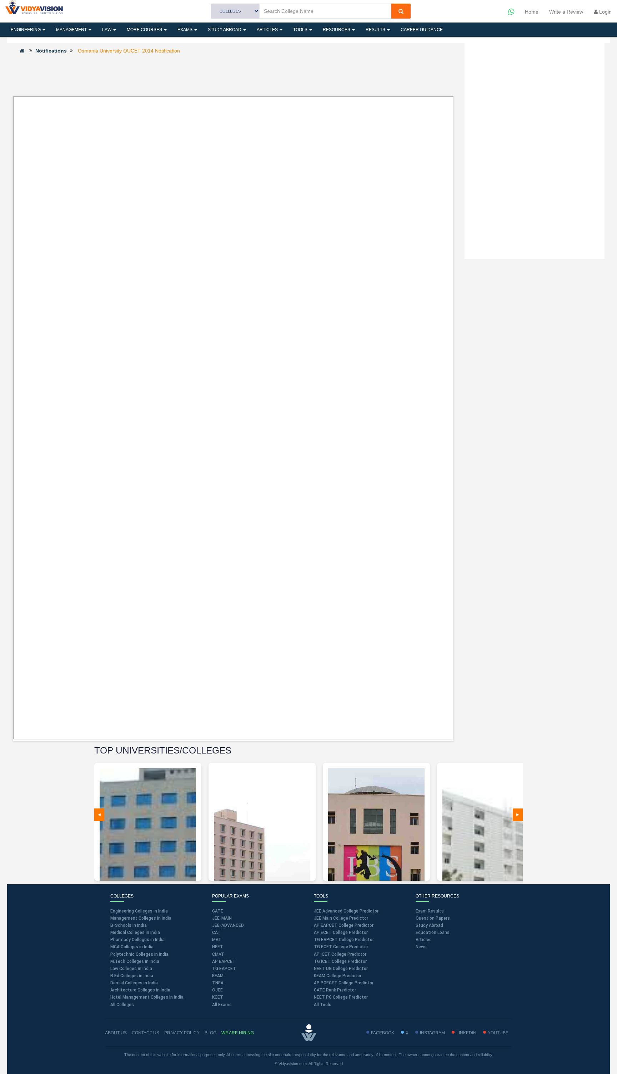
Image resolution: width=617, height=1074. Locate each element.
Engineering (26, 29)
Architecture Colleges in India (140, 990)
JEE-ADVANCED (228, 925)
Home (531, 12)
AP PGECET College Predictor (343, 982)
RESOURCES (337, 29)
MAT (216, 939)
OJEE (217, 990)
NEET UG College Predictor (341, 968)
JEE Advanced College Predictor (346, 911)
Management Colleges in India (140, 918)
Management (72, 29)
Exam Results (430, 911)
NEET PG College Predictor (341, 997)
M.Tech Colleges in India (134, 961)
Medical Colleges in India (135, 932)
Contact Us (145, 1032)
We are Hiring (237, 1032)
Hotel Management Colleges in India (147, 997)
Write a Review (566, 12)
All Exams (222, 1004)
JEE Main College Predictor (341, 918)
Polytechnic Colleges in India (139, 954)
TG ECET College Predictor (341, 946)
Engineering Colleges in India (139, 911)
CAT (216, 932)
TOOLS (300, 29)
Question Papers (433, 918)
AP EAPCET (224, 961)
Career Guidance (422, 29)
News (421, 946)
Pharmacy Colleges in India (137, 939)
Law (107, 29)
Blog (210, 1032)
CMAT (218, 954)
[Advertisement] (233, 75)
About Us (116, 1032)
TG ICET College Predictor (340, 961)
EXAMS (185, 29)
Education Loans (433, 932)
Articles (268, 29)
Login (605, 12)
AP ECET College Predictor (341, 932)
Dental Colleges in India (134, 982)
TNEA (218, 982)
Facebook (382, 1032)
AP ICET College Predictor (340, 954)
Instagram (432, 1032)
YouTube (498, 1032)
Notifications (51, 51)
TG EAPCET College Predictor (344, 939)
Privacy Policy (182, 1032)
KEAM (218, 975)
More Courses (145, 29)
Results (376, 29)
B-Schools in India (128, 925)
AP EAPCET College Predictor (343, 925)
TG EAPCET (224, 968)
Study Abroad (225, 29)
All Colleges (122, 1004)
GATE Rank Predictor (335, 990)
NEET (217, 946)
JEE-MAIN (222, 918)
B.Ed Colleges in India (131, 975)
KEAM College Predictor (337, 975)
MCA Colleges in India (132, 946)
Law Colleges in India (131, 968)
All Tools (322, 1004)
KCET (217, 997)
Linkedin (466, 1032)
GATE (217, 911)
